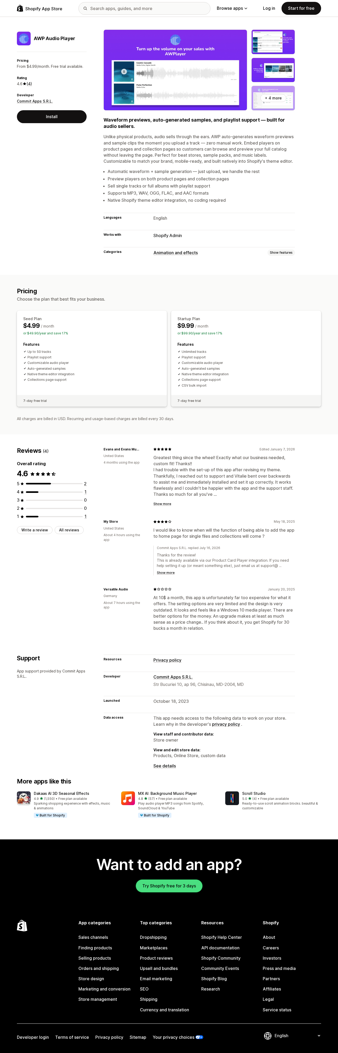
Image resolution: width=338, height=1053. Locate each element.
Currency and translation (164, 1009)
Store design (91, 978)
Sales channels (93, 937)
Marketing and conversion (104, 989)
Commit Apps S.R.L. (35, 101)
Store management (97, 999)
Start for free (301, 8)
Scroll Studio (254, 793)
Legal (268, 999)
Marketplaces (153, 947)
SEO (144, 989)
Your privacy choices (173, 1037)
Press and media (279, 968)
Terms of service (72, 1037)
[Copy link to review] (143, 449)
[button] (65, 804)
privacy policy (226, 724)
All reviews (69, 530)
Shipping (148, 999)
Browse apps (230, 8)
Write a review (34, 530)
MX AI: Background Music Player (167, 793)
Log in (269, 8)
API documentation (220, 947)
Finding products (95, 947)
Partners (271, 978)
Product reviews (156, 958)
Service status (277, 1009)
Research (210, 989)
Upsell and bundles (159, 968)
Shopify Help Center (221, 937)
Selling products (94, 958)
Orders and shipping (98, 968)
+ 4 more (273, 98)
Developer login (33, 1037)
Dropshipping (153, 937)
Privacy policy (167, 660)
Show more (162, 504)
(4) (29, 83)
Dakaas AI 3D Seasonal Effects (61, 793)
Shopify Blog (214, 978)
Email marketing (156, 978)
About (269, 937)
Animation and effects (175, 252)
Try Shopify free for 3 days (169, 885)
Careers (271, 947)
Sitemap (138, 1037)
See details (164, 765)
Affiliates (272, 989)
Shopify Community (221, 958)
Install (52, 116)
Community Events (220, 968)
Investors (272, 958)
